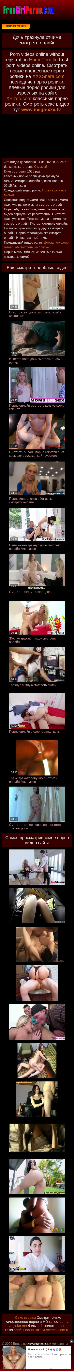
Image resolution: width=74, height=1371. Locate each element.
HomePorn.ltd (43, 59)
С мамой (40, 166)
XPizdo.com (18, 98)
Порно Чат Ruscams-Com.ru (46, 1330)
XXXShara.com (48, 76)
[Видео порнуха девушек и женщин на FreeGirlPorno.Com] (28, 10)
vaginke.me (18, 1326)
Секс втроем (25, 1317)
